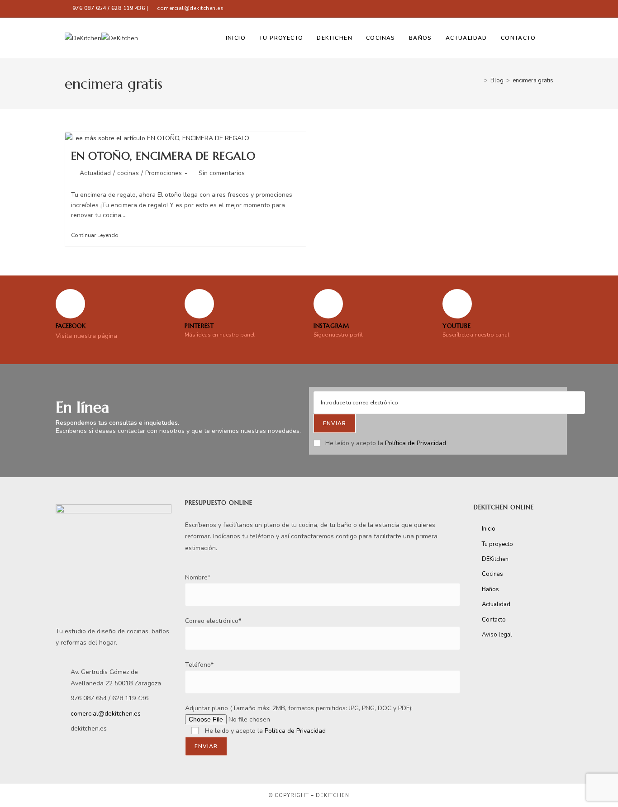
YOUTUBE (456, 326)
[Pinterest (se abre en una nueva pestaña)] (527, 8)
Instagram (331, 326)
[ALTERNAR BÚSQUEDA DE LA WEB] (551, 38)
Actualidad (95, 173)
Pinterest (199, 326)
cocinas (128, 173)
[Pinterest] (199, 303)
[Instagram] (328, 303)
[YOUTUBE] (457, 303)
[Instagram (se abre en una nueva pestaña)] (539, 8)
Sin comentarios (222, 173)
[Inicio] (479, 80)
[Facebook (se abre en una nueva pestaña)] (511, 8)
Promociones (163, 173)
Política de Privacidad (415, 443)
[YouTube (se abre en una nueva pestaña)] (549, 8)
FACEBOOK (71, 326)
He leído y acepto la (385, 443)
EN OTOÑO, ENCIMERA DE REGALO (163, 156)
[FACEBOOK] (70, 303)
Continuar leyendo (98, 235)
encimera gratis (533, 80)
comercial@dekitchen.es (190, 8)
